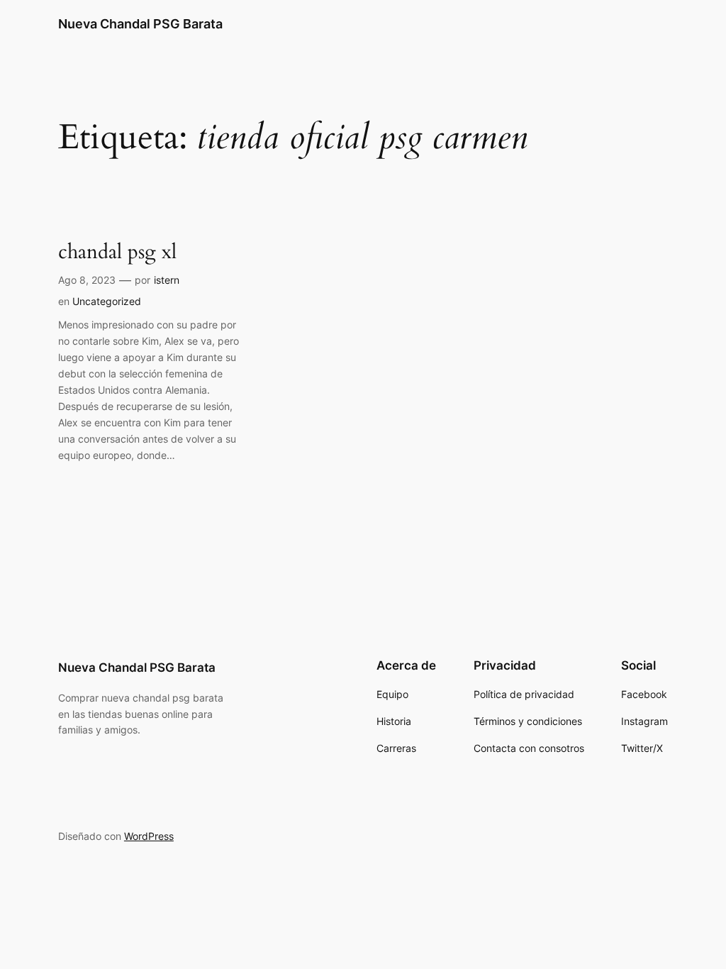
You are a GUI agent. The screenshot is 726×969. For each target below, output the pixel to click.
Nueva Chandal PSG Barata (140, 23)
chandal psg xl (117, 252)
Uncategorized (106, 301)
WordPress (149, 836)
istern (166, 280)
